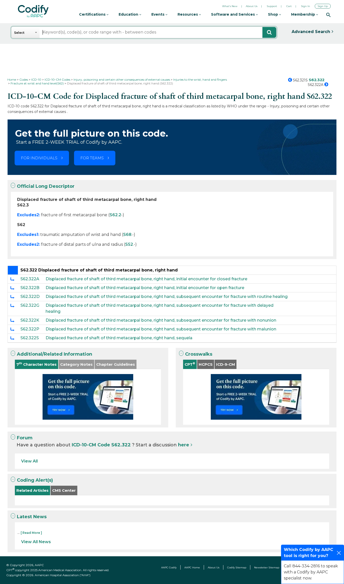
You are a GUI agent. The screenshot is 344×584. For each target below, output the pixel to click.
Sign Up (323, 6)
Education (129, 14)
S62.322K (29, 320)
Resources (188, 14)
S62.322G (29, 305)
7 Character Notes (36, 364)
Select (19, 33)
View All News (36, 541)
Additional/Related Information (54, 354)
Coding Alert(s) (35, 480)
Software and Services (233, 14)
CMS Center (64, 490)
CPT (190, 364)
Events (158, 14)
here (183, 445)
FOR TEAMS (92, 158)
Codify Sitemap (236, 567)
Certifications (93, 14)
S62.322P (29, 329)
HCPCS (206, 364)
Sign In (305, 6)
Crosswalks (198, 354)
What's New (229, 6)
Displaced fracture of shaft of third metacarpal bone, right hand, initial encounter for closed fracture (146, 278)
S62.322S (29, 337)
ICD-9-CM (225, 364)
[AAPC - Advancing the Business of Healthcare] (33, 11)
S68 (127, 234)
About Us (251, 6)
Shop (273, 14)
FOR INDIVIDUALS (39, 158)
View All (29, 461)
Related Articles (32, 490)
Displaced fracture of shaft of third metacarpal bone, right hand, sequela (119, 337)
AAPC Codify (169, 567)
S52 (129, 244)
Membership (303, 14)
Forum (24, 438)
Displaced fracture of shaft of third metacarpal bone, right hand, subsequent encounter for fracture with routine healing (167, 296)
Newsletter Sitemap (266, 567)
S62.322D (30, 296)
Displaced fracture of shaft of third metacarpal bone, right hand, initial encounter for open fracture (145, 287)
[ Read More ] (31, 533)
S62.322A (29, 278)
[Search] (328, 14)
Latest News (32, 516)
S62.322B (29, 287)
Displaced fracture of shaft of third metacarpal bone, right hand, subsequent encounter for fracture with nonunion (161, 320)
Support (272, 6)
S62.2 (115, 214)
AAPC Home (192, 567)
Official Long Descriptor (46, 186)
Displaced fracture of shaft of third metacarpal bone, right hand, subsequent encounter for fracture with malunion (161, 329)
